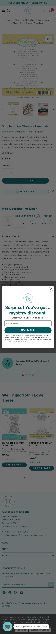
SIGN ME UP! (28, 330)
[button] (7, 626)
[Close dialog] (51, 289)
